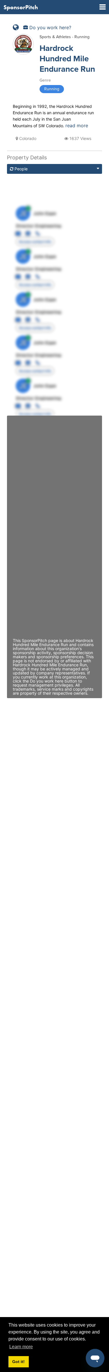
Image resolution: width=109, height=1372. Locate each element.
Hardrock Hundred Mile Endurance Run (67, 58)
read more (76, 125)
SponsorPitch (20, 7)
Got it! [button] (18, 1361)
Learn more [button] (21, 1346)
